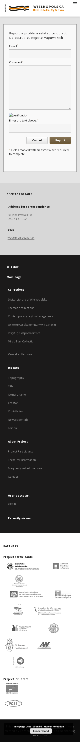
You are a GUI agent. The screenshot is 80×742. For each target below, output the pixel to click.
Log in (12, 504)
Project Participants (20, 451)
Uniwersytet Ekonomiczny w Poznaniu (32, 325)
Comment (16, 62)
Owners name (17, 394)
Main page (14, 277)
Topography (16, 378)
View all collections (20, 354)
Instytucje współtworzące (24, 333)
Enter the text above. (23, 120)
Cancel (37, 140)
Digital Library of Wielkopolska (27, 299)
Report (60, 140)
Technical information (22, 460)
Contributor (15, 411)
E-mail (13, 46)
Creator (13, 403)
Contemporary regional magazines (30, 316)
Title (11, 386)
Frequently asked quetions (25, 468)
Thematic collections (21, 308)
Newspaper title (18, 420)
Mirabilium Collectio (21, 341)
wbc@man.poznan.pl (21, 237)
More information (54, 726)
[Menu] (75, 3)
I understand (41, 731)
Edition (12, 428)
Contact (13, 476)
